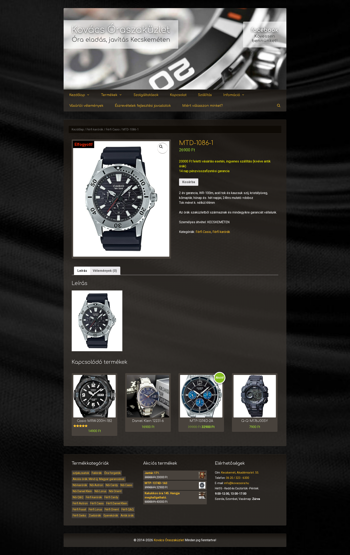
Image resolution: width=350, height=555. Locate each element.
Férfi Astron (80, 503)
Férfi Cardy (111, 497)
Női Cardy (112, 485)
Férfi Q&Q (128, 509)
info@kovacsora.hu (236, 483)
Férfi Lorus (95, 509)
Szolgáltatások (146, 95)
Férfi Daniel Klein (116, 503)
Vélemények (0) (105, 271)
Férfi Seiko (79, 515)
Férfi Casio (113, 129)
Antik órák (127, 515)
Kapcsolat (178, 95)
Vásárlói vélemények (86, 106)
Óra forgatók (112, 473)
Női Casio (126, 485)
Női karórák (80, 485)
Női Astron (96, 485)
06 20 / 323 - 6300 (237, 477)
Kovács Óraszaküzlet (121, 30)
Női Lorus (100, 491)
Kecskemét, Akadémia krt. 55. (240, 472)
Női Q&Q (78, 497)
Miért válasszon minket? (202, 106)
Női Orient (115, 491)
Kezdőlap (77, 95)
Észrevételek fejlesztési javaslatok (143, 106)
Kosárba (188, 182)
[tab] (82, 271)
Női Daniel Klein (82, 491)
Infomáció (231, 95)
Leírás (82, 271)
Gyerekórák (111, 515)
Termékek (109, 95)
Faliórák (97, 473)
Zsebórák (95, 515)
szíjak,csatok (81, 473)
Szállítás (205, 95)
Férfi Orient (112, 509)
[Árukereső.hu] (265, 75)
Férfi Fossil (79, 509)
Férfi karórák (95, 129)
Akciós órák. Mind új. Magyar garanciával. (99, 479)
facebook (264, 30)
